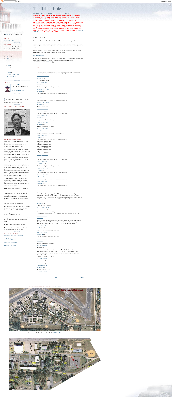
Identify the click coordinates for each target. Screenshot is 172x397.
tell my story (8, 34)
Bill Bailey (16, 84)
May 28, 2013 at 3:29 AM (42, 265)
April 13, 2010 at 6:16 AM (42, 232)
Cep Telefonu (40, 163)
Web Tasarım (40, 157)
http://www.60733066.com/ (11, 242)
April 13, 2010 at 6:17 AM (42, 239)
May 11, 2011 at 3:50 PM (42, 258)
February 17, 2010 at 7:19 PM (42, 201)
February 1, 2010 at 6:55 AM (42, 109)
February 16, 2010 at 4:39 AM (42, 188)
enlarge (57, 286)
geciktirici (39, 170)
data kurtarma (40, 267)
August (9, 72)
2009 (7, 61)
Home (56, 277)
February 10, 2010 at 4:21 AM (42, 115)
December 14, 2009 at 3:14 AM (43, 102)
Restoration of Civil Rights (13, 74)
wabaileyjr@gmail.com (10, 245)
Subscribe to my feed (9, 40)
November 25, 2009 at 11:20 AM (43, 89)
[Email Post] (53, 61)
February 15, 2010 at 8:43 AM (42, 161)
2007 (7, 56)
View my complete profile (18, 90)
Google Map (57, 332)
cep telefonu (40, 183)
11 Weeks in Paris (11, 76)
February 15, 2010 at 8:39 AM (42, 155)
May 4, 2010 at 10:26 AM (42, 245)
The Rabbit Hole (47, 8)
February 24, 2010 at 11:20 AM (43, 207)
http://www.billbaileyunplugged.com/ (13, 235)
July (9, 70)
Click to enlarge (45, 336)
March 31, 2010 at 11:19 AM (42, 225)
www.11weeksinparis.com (39, 55)
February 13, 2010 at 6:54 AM (42, 128)
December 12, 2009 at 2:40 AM (43, 95)
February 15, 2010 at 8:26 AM (42, 135)
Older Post (81, 277)
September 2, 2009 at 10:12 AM (43, 76)
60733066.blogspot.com (10, 239)
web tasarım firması (41, 177)
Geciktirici (39, 137)
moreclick (39, 78)
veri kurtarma (40, 260)
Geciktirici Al (40, 111)
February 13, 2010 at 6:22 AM (42, 122)
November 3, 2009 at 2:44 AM (42, 82)
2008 (7, 58)
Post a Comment (36, 274)
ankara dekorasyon (41, 210)
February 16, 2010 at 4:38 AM (42, 174)
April (9, 65)
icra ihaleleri (40, 218)
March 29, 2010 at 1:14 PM (42, 216)
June (9, 67)
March (9, 63)
